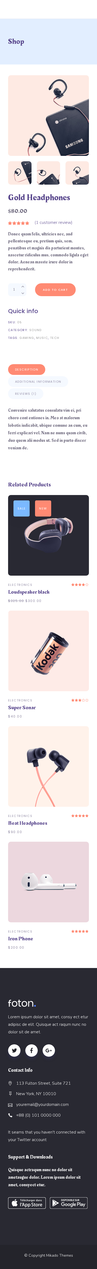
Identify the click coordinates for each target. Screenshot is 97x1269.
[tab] (26, 369)
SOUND (35, 330)
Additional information (38, 381)
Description (26, 369)
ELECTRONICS (20, 585)
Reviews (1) (25, 394)
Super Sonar (22, 708)
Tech (55, 338)
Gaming (26, 338)
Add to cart (55, 290)
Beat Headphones (27, 823)
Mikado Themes (59, 1255)
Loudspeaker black (29, 592)
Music (42, 338)
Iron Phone (20, 939)
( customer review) (53, 222)
